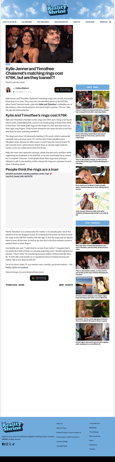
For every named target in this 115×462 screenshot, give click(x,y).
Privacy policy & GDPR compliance (67, 437)
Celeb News (89, 22)
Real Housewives (61, 22)
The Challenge (43, 22)
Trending (103, 22)
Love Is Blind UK (10, 22)
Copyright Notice (61, 446)
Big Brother (27, 22)
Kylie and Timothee (47, 104)
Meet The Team (61, 428)
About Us (59, 423)
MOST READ (92, 87)
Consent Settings (62, 441)
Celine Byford (22, 88)
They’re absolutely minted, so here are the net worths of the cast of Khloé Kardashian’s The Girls (92, 272)
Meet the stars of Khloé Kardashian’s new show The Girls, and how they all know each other (92, 247)
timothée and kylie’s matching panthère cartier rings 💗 (29, 174)
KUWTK (29, 176)
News (7, 64)
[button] (110, 22)
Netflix (76, 22)
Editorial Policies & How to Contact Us (68, 432)
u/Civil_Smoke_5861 (15, 176)
